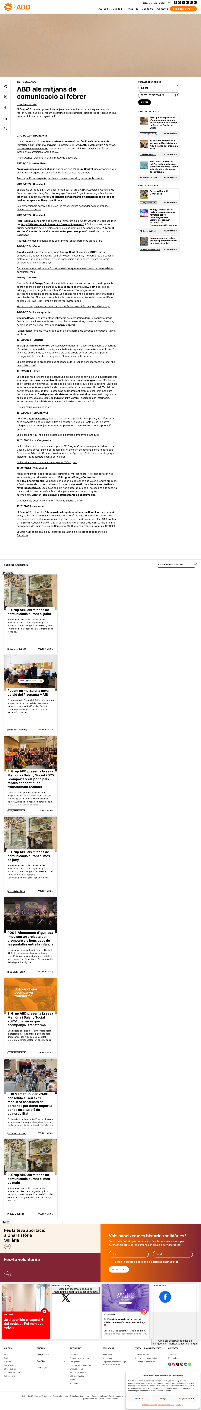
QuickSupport (112, 1399)
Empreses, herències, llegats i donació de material (115, 1363)
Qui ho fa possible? (12, 1372)
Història (7, 1362)
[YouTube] (187, 2)
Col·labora (147, 8)
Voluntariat (74, 1383)
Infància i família (77, 1376)
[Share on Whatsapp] (5, 128)
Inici (19, 82)
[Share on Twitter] (5, 97)
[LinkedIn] (191, 2)
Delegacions (173, 1358)
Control (36, 481)
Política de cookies (149, 1405)
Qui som (104, 8)
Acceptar (139, 1398)
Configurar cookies (186, 1398)
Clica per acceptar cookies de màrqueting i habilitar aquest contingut (76, 1290)
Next (6, 1222)
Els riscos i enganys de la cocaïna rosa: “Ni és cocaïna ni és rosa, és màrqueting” (63, 306)
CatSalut (110, 526)
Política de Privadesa (166, 1405)
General (73, 1380)
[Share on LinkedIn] (5, 118)
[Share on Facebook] (5, 107)
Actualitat (132, 8)
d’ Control (83, 169)
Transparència (10, 1365)
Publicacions (9, 1376)
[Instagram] (179, 2)
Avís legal (179, 1405)
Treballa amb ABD (143, 1355)
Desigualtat (75, 1362)
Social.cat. (23, 235)
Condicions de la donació (120, 1396)
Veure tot (74, 1355)
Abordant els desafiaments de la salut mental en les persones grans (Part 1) (60, 240)
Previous (8, 572)
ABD (82, 189)
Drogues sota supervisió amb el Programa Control (50, 500)
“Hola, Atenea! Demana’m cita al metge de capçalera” (47, 157)
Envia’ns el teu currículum (146, 1358)
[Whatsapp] (195, 2)
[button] (51, 1356)
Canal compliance (99, 1396)
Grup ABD (25, 512)
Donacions (107, 1358)
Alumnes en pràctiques (145, 1362)
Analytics (102, 145)
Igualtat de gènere (78, 1372)
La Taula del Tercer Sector (32, 148)
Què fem (118, 8)
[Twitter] (183, 2)
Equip (6, 1358)
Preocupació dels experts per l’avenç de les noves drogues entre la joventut (60, 178)
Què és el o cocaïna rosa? (34, 407)
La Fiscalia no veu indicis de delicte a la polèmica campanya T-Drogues (58, 434)
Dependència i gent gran (80, 1358)
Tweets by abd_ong (75, 1288)
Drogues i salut (76, 1369)
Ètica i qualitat (10, 1369)
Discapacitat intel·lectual (80, 1365)
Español (154, 3)
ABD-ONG (160, 1285)
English (162, 3)
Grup (82, 145)
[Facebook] (175, 2)
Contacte (162, 8)
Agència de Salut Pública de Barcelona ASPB (47, 526)
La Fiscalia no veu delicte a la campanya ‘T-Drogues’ (47, 462)
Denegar (163, 1398)
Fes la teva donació (183, 8)
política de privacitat (165, 1261)
